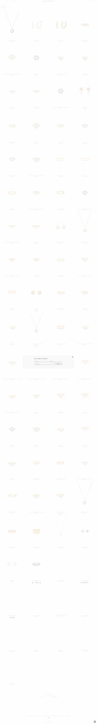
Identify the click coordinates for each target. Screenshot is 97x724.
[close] (72, 357)
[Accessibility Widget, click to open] (95, 722)
